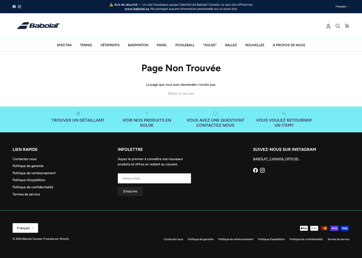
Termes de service (26, 194)
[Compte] (327, 26)
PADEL (162, 45)
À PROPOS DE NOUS (289, 45)
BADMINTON (138, 45)
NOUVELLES (254, 45)
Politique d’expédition (29, 180)
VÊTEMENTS (110, 45)
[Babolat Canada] (39, 25)
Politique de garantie (28, 166)
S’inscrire (130, 191)
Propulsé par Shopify (56, 238)
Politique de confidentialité (33, 187)
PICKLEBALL (184, 45)
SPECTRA (64, 45)
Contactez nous (24, 159)
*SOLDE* (210, 45)
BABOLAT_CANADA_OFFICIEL (276, 159)
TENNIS (86, 45)
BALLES (231, 45)
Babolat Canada (32, 238)
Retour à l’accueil (181, 93)
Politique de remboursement (34, 173)
